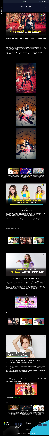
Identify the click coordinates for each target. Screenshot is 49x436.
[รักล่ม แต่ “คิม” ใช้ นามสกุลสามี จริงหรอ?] (13, 240)
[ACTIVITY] (1, 10)
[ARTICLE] (1, 12)
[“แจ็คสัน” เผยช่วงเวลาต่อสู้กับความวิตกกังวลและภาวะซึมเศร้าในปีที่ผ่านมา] (38, 240)
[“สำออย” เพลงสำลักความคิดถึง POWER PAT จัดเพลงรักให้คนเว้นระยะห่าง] (38, 408)
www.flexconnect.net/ (16, 397)
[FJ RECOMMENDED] (1, 7)
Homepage (24, 8)
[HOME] (1, 5)
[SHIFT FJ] (1, 9)
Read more (17, 177)
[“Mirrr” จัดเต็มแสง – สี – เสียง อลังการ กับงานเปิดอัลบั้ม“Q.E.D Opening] (38, 171)
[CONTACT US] (1, 13)
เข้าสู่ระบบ (42, 1)
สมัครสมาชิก (45, 1)
